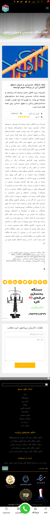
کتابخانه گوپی (25, 408)
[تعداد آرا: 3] (19, 117)
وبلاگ (25, 405)
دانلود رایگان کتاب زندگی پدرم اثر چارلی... (25, 444)
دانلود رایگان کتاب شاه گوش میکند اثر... (25, 441)
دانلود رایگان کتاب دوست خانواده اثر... (25, 448)
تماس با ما (25, 425)
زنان (21, 36)
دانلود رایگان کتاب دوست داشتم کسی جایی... (25, 451)
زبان (33, 2)
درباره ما (25, 422)
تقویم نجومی (25, 415)
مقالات (42, 36)
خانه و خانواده (31, 36)
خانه (25, 394)
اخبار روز (25, 401)
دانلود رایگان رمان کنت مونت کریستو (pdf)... (25, 437)
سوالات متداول (25, 419)
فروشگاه (25, 398)
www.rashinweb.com (35, 505)
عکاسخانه (25, 412)
